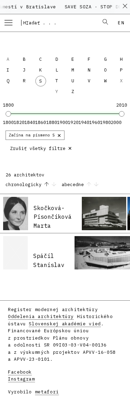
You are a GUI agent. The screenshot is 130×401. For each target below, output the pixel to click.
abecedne (74, 184)
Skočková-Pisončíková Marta (53, 216)
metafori (47, 392)
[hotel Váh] (104, 213)
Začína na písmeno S (35, 135)
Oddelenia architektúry (41, 316)
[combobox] (57, 22)
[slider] (8, 114)
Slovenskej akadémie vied (65, 324)
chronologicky (25, 184)
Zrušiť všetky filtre (41, 147)
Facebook (20, 372)
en (121, 23)
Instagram (21, 379)
